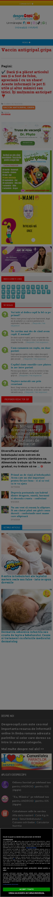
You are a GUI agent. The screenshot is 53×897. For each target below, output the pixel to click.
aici (14, 858)
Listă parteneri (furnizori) (10, 884)
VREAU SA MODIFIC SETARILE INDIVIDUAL (26, 893)
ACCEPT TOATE (26, 889)
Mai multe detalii (31, 847)
